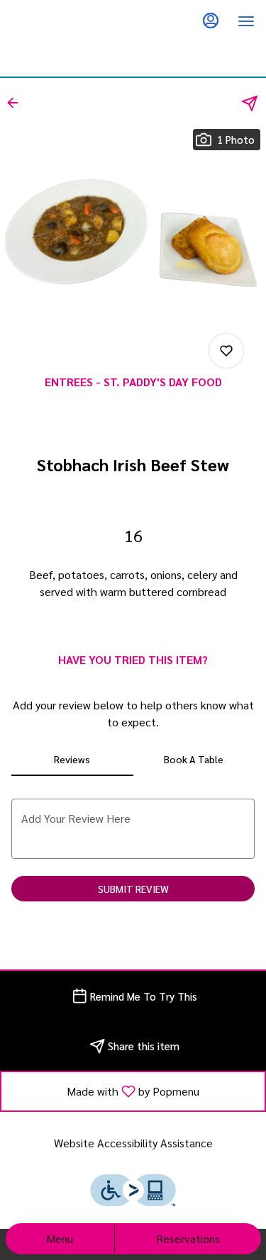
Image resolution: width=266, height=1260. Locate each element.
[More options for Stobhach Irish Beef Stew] (226, 351)
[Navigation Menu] (246, 21)
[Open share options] (249, 103)
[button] (17, 102)
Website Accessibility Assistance (133, 1142)
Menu (59, 1238)
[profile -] (210, 20)
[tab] (72, 759)
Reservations (188, 1238)
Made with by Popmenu (105, 1090)
